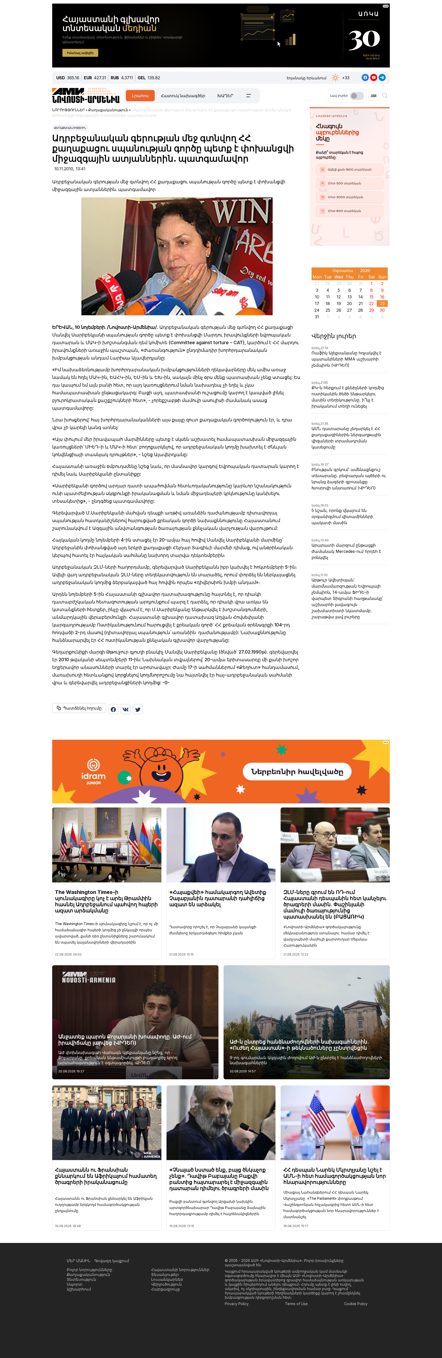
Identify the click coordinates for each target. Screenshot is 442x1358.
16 (382, 296)
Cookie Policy (356, 1303)
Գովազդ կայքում (111, 1260)
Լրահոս (140, 95)
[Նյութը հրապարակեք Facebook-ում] (113, 709)
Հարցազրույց (165, 1289)
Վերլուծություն (166, 1284)
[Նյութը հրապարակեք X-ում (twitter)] (138, 709)
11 (328, 296)
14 (360, 296)
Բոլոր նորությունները (89, 1269)
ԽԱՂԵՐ (225, 95)
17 (317, 303)
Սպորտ (74, 1284)
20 (349, 303)
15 (371, 296)
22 (371, 303)
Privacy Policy (237, 1303)
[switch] (357, 96)
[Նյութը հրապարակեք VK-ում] (126, 709)
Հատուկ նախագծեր (183, 95)
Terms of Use (296, 1303)
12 (339, 296)
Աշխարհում (79, 1289)
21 (361, 303)
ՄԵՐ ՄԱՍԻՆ (78, 1260)
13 (350, 296)
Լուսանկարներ (167, 1279)
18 (328, 303)
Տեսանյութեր (165, 1274)
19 (339, 303)
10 (317, 296)
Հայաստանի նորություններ (180, 1269)
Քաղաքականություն (70, 128)
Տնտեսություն (81, 1279)
